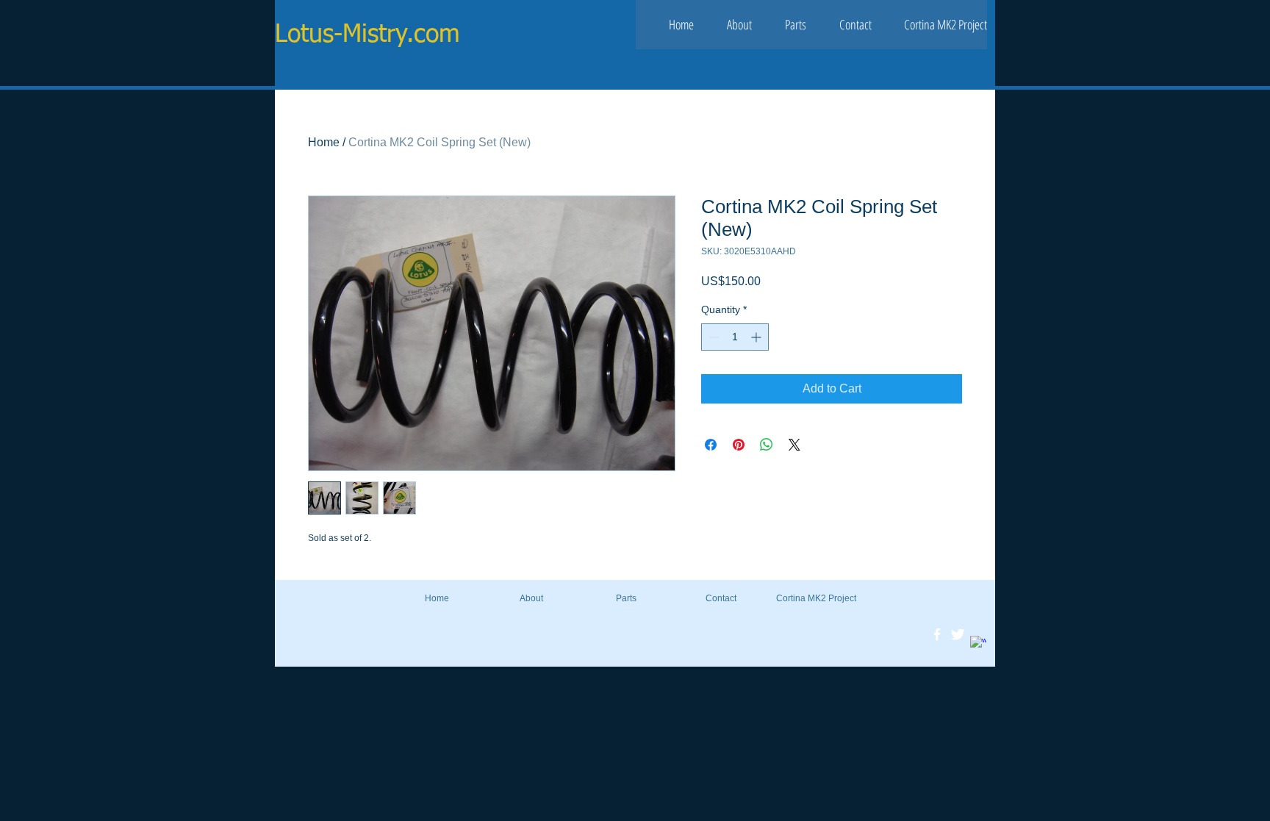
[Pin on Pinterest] (738, 444)
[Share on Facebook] (711, 444)
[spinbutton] (735, 337)
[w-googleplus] (978, 644)
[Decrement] (712, 337)
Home (324, 142)
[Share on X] (794, 444)
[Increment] (757, 337)
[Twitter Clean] (958, 634)
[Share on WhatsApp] (766, 444)
